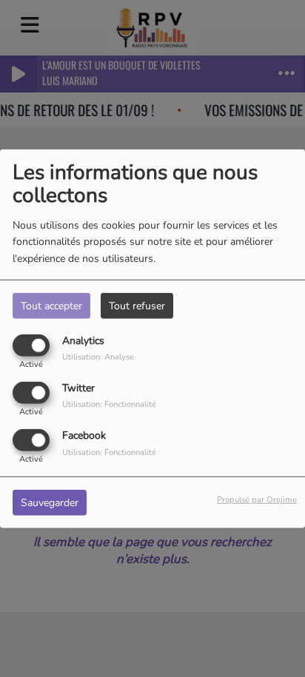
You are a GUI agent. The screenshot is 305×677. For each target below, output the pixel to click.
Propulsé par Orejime (257, 499)
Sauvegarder (49, 503)
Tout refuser (137, 305)
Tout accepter (51, 305)
